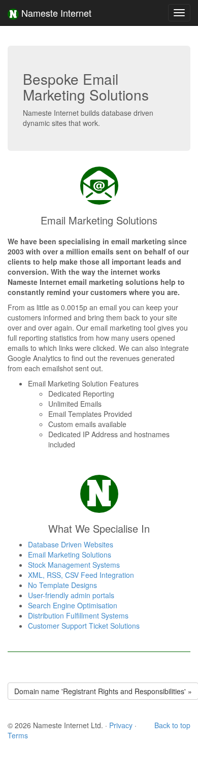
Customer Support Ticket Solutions (84, 626)
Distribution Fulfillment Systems (78, 615)
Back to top (172, 725)
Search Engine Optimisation (72, 605)
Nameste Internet (55, 12)
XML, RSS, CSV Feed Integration (81, 575)
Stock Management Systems (74, 565)
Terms (18, 735)
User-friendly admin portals (71, 595)
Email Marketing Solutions (69, 554)
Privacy (121, 725)
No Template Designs (62, 585)
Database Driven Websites (70, 544)
